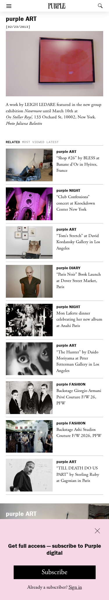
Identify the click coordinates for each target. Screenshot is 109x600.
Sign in (75, 587)
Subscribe (54, 572)
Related (13, 142)
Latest (53, 142)
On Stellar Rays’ (19, 117)
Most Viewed (33, 142)
